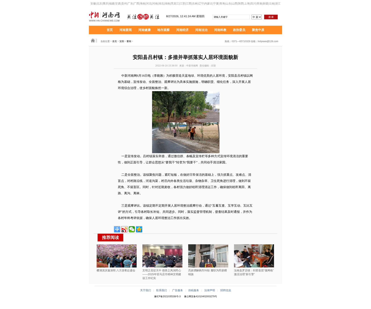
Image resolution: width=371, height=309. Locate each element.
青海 (222, 3)
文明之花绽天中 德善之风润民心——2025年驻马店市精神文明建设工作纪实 (161, 274)
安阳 (121, 41)
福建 (111, 3)
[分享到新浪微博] (124, 229)
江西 (188, 3)
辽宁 (201, 3)
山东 (228, 3)
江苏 (182, 3)
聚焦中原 (258, 29)
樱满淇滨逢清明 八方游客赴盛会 (116, 270)
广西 (136, 3)
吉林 (194, 3)
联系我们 (161, 290)
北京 (99, 3)
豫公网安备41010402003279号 (200, 296)
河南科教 (220, 29)
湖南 (167, 3)
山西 (234, 3)
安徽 (93, 3)
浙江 (278, 3)
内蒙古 (208, 3)
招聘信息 (225, 290)
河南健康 (144, 29)
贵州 (124, 3)
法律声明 (209, 290)
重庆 (105, 3)
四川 (253, 3)
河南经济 (182, 29)
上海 (247, 3)
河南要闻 (125, 29)
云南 (271, 3)
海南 (142, 3)
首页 (110, 29)
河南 (155, 3)
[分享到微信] (132, 229)
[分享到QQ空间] (139, 229)
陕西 (240, 3)
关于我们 (145, 290)
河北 (148, 3)
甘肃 (118, 3)
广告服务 (177, 290)
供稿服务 (193, 290)
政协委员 (239, 29)
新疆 (265, 3)
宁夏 (216, 3)
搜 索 (271, 17)
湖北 (161, 3)
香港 (259, 3)
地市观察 (163, 29)
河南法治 (201, 29)
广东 (130, 3)
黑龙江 (175, 3)
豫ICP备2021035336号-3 (167, 296)
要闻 (129, 41)
